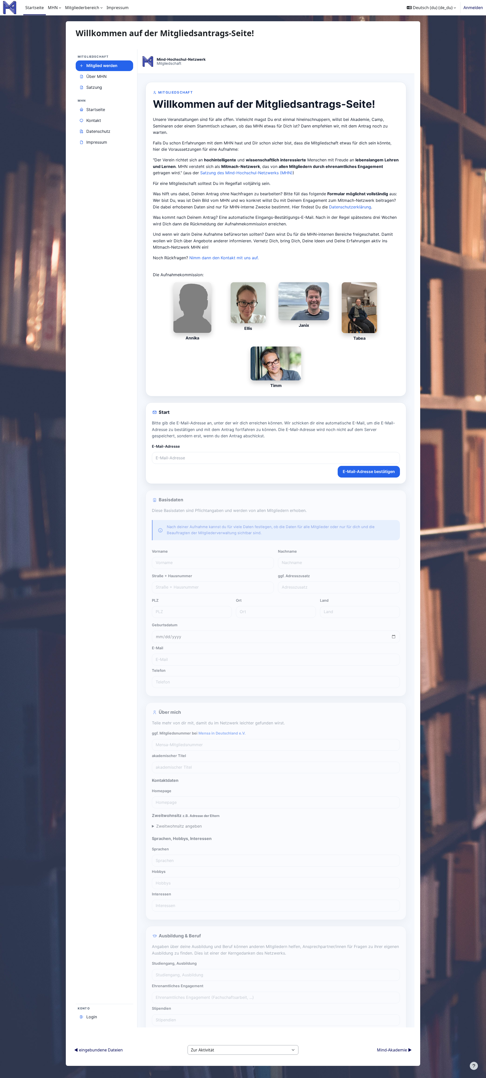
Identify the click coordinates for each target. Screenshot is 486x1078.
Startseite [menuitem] (34, 7)
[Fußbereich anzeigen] (474, 1066)
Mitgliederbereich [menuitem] (82, 7)
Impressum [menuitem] (118, 7)
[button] (431, 7)
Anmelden (473, 7)
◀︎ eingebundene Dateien (98, 1050)
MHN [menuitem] (53, 7)
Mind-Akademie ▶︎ (394, 1050)
